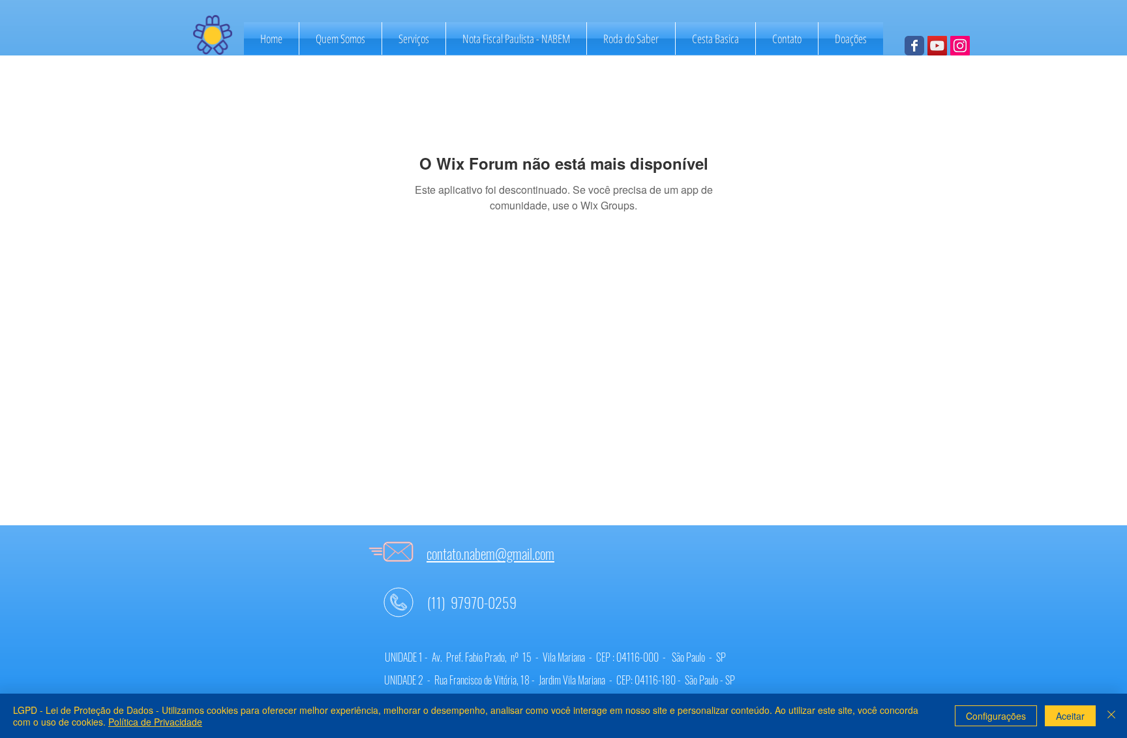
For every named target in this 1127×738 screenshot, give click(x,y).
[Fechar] (1111, 716)
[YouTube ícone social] (937, 45)
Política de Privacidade (155, 721)
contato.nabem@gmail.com (490, 553)
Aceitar (1070, 715)
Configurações (996, 715)
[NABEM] (914, 45)
